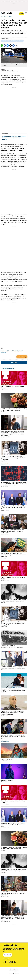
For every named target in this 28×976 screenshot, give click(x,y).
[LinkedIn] (13, 45)
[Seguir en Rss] (15, 962)
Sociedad (2, 350)
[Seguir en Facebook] (5, 962)
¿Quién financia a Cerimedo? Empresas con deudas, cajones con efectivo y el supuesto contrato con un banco (12, 712)
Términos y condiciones (14, 973)
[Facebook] (5, 45)
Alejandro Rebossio (5, 510)
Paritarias (7, 350)
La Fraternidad (14, 350)
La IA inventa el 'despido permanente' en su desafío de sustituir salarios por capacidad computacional (12, 531)
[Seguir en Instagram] (10, 962)
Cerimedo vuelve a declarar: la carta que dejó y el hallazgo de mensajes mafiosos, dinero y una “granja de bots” (13, 736)
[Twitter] (10, 45)
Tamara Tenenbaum (5, 389)
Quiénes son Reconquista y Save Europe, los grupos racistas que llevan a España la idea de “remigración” (13, 458)
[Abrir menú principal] (26, 13)
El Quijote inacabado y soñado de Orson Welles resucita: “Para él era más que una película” (13, 600)
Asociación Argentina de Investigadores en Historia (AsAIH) (12, 647)
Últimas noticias (5, 741)
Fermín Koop (3, 557)
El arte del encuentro (6, 759)
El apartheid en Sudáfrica (8, 645)
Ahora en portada (5, 464)
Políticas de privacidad (14, 971)
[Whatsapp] (2, 45)
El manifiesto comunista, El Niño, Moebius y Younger (13, 387)
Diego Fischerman (4, 781)
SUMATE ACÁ (7, 955)
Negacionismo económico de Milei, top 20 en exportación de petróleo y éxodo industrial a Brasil (13, 507)
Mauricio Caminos (4, 486)
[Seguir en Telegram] (7, 962)
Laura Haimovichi (4, 760)
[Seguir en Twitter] (3, 962)
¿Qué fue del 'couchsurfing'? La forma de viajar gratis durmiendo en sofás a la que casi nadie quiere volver (13, 893)
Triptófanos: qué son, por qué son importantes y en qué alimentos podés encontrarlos (14, 409)
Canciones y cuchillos (7, 780)
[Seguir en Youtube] (12, 962)
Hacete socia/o (21, 13)
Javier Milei (20, 350)
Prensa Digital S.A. (14, 969)
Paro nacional (3, 352)
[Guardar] (16, 45)
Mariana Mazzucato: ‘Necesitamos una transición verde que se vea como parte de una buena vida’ (13, 555)
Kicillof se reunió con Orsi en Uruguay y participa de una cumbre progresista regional (13, 667)
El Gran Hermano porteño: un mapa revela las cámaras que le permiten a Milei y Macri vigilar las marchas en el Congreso (13, 483)
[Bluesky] (8, 45)
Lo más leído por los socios (7, 368)
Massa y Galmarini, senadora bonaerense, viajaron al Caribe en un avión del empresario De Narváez (13, 690)
